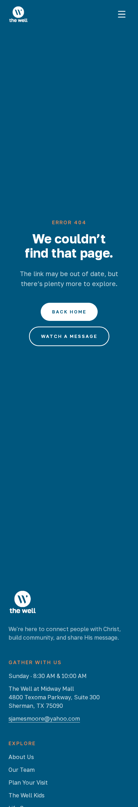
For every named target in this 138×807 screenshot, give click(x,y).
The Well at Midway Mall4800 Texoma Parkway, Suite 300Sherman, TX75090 (54, 697)
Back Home (69, 311)
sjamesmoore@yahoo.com (44, 718)
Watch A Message (69, 336)
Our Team (21, 769)
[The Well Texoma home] (18, 14)
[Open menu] (122, 14)
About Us (21, 756)
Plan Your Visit (28, 782)
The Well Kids (26, 795)
